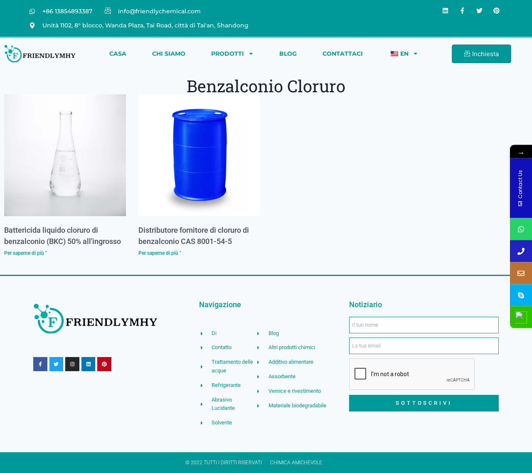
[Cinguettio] (479, 10)
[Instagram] (72, 364)
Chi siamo (168, 53)
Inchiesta (485, 54)
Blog (288, 53)
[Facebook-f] (462, 10)
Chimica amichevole (296, 463)
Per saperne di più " (25, 253)
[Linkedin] (445, 10)
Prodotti (227, 53)
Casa (117, 53)
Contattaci (343, 53)
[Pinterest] (496, 10)
